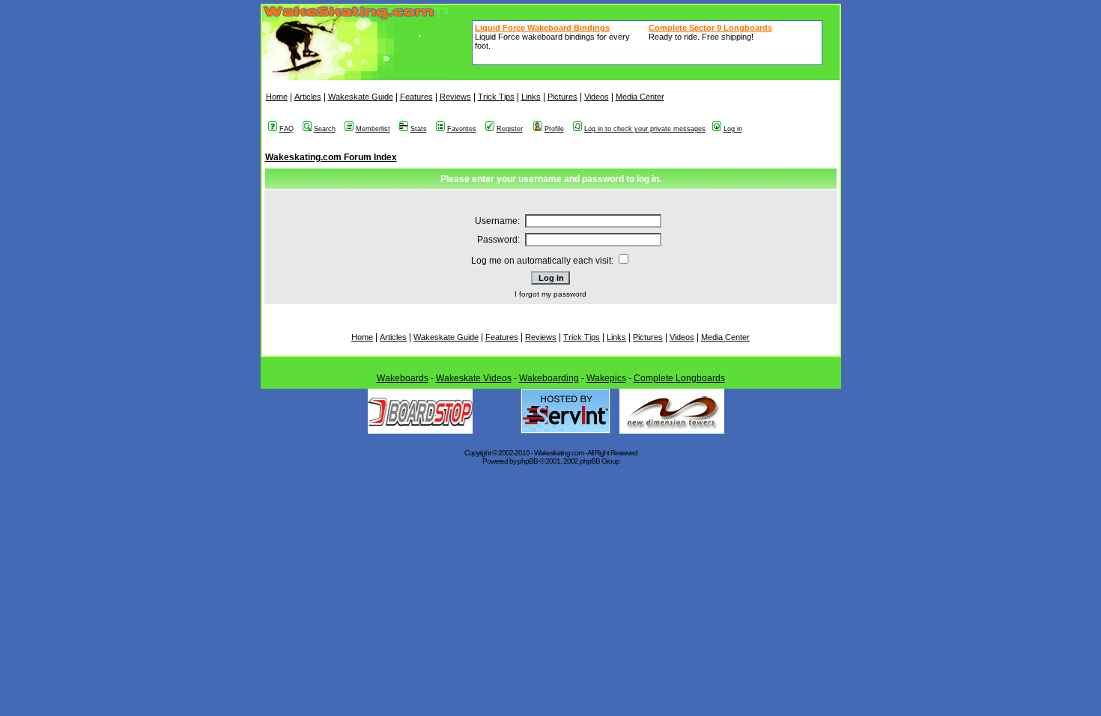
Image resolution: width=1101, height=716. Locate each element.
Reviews (455, 96)
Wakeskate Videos (474, 378)
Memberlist (373, 129)
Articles (307, 96)
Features (416, 96)
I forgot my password (550, 294)
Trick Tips (496, 96)
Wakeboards (402, 378)
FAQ (286, 129)
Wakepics (606, 378)
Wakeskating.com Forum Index (331, 157)
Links (531, 96)
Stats (418, 129)
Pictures (562, 96)
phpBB (528, 461)
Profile (554, 129)
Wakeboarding (549, 378)
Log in (733, 129)
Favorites (461, 129)
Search (325, 129)
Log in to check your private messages (645, 129)
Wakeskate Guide (360, 96)
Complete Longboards (679, 378)
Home (277, 96)
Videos (596, 96)
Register (510, 129)
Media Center (640, 96)
